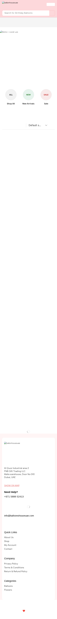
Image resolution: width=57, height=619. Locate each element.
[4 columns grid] (4, 126)
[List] (9, 126)
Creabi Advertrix (35, 611)
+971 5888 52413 (14, 496)
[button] (51, 4)
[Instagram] (12, 524)
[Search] (52, 13)
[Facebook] (6, 524)
